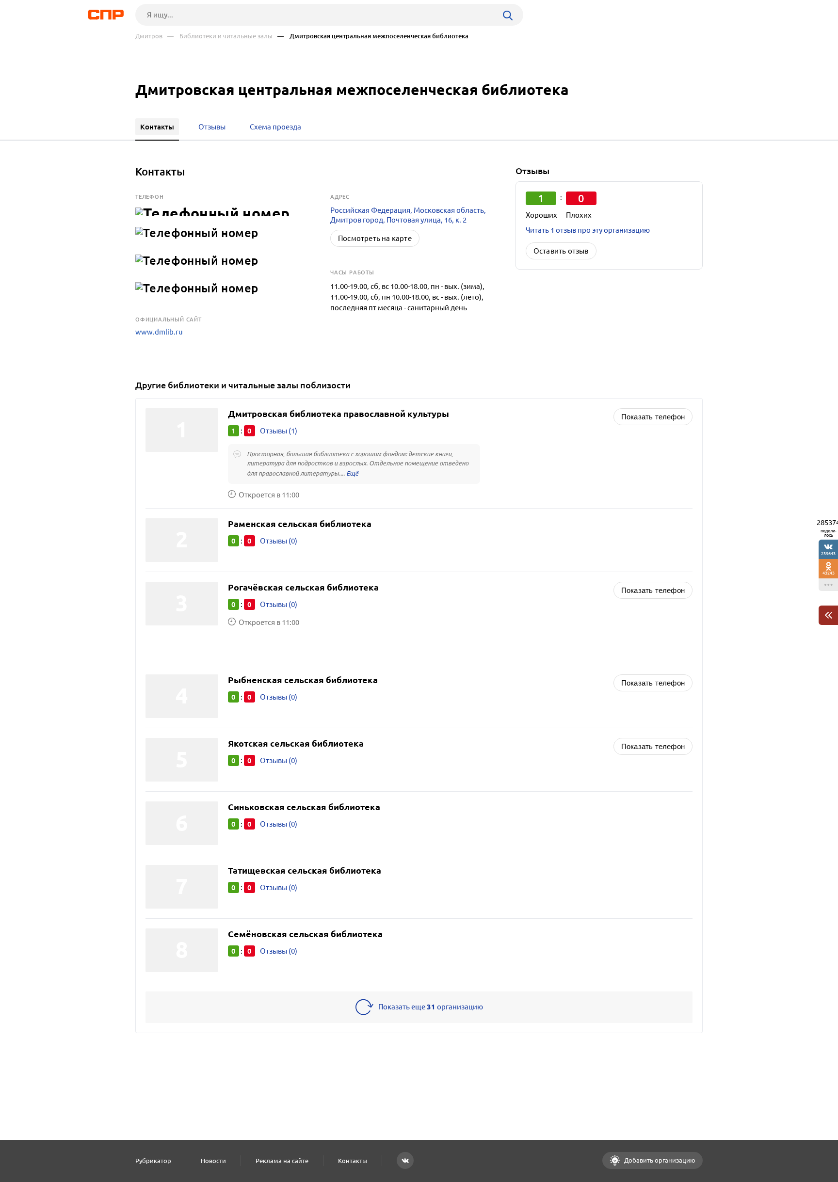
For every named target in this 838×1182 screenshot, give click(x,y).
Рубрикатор (153, 1161)
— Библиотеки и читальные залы (220, 36)
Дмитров (148, 36)
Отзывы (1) (278, 431)
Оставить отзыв (561, 251)
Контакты (352, 1161)
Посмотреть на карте (375, 238)
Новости (213, 1161)
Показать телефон (653, 417)
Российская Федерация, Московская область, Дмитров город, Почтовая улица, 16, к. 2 (408, 215)
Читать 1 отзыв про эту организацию (588, 230)
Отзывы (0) (278, 541)
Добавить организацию (659, 1160)
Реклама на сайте (282, 1161)
